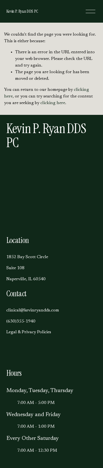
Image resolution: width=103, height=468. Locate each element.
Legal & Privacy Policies (28, 332)
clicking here (52, 103)
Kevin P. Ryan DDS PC (22, 11)
